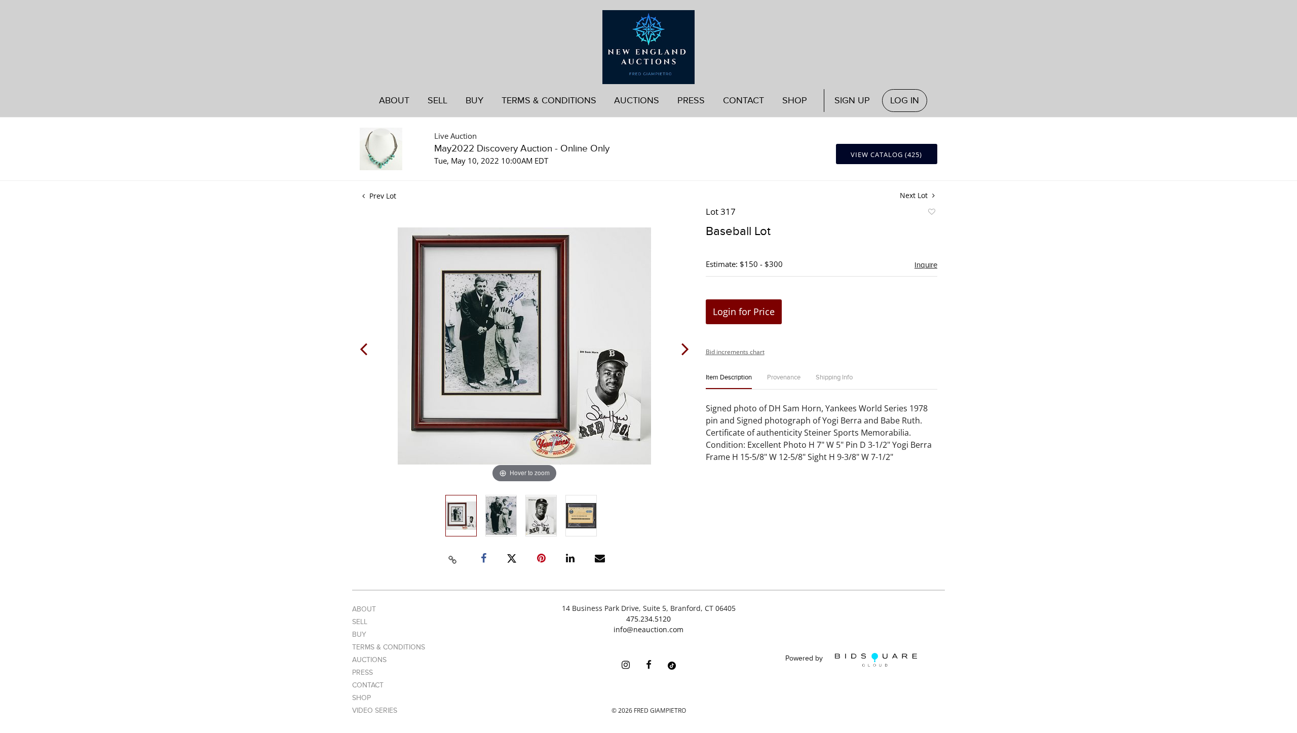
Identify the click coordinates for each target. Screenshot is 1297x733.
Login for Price (744, 311)
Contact (743, 100)
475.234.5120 (648, 619)
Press (691, 100)
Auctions (369, 659)
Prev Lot (381, 196)
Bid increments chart (735, 352)
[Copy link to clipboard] (453, 558)
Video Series (374, 710)
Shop (794, 100)
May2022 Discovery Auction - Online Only (521, 149)
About (394, 100)
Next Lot (915, 195)
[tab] (729, 382)
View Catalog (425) (886, 154)
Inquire (925, 264)
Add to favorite (931, 213)
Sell (359, 622)
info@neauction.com (648, 629)
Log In (904, 100)
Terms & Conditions (549, 100)
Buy (359, 634)
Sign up (852, 100)
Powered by (805, 658)
